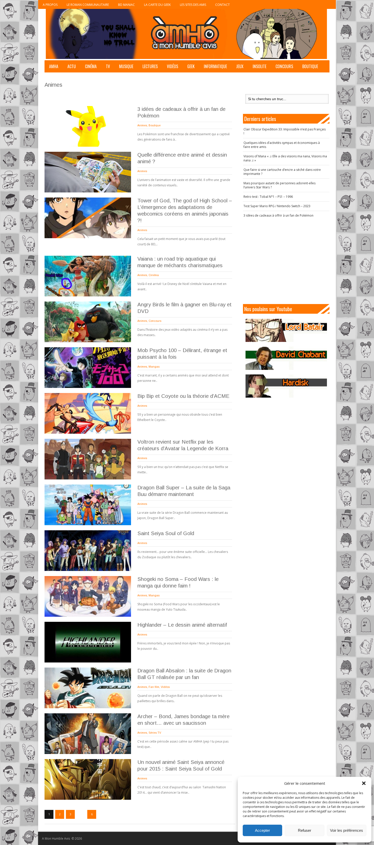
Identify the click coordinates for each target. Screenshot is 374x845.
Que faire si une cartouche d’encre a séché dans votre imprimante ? (282, 172)
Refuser (304, 830)
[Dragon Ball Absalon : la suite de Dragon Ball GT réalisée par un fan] (88, 688)
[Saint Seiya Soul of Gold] (88, 550)
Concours (284, 66)
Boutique (310, 66)
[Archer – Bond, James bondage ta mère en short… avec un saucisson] (88, 733)
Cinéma (91, 66)
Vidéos (172, 66)
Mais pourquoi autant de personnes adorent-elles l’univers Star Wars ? (279, 185)
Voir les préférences (346, 830)
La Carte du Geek (157, 5)
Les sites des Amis (193, 5)
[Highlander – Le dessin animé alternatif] (88, 642)
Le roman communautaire (88, 5)
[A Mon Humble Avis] (186, 34)
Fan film (154, 686)
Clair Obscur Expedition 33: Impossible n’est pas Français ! (284, 131)
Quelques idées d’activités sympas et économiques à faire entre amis (281, 145)
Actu (71, 66)
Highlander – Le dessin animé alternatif (182, 625)
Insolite (259, 66)
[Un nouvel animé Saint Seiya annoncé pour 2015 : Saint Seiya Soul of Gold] (88, 779)
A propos (50, 5)
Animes (142, 125)
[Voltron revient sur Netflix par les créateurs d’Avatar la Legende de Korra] (88, 459)
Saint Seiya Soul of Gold (165, 533)
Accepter (262, 830)
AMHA (53, 66)
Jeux (239, 66)
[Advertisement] (286, 261)
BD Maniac (126, 5)
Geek (191, 66)
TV (108, 66)
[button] (363, 783)
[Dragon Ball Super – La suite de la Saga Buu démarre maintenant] (88, 505)
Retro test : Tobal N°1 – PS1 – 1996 (268, 196)
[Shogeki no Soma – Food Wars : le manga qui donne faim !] (88, 596)
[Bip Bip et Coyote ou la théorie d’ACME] (88, 413)
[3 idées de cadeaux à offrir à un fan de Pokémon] (88, 126)
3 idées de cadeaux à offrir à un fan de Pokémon (278, 215)
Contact (222, 5)
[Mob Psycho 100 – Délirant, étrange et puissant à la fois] (88, 367)
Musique (126, 66)
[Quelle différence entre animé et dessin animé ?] (88, 172)
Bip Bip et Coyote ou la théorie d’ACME (183, 396)
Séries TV (155, 732)
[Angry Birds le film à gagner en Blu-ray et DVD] (88, 321)
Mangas (154, 366)
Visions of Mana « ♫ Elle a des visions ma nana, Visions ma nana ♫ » (285, 158)
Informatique (215, 66)
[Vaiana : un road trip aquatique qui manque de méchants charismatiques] (88, 276)
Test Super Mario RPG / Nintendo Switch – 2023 (276, 206)
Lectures (150, 66)
